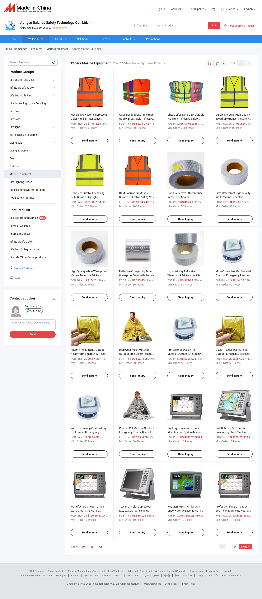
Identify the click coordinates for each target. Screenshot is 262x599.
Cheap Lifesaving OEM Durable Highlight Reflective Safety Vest (185, 118)
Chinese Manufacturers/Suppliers (85, 571)
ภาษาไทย (188, 575)
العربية (145, 575)
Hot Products (37, 571)
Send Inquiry (89, 140)
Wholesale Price (136, 571)
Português (61, 575)
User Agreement (152, 583)
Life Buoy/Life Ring (21, 95)
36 (92, 547)
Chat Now (35, 310)
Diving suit (16, 142)
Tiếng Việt (212, 575)
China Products (56, 571)
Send (33, 334)
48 (100, 547)
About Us (60, 39)
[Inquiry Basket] (214, 9)
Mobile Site (214, 571)
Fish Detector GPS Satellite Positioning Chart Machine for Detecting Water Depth (233, 432)
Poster (17, 278)
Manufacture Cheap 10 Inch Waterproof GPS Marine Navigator (87, 510)
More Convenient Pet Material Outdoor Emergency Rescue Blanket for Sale (233, 275)
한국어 (156, 575)
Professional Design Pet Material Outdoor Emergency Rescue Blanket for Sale (184, 354)
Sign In (161, 9)
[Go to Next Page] (248, 63)
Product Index (197, 571)
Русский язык (91, 575)
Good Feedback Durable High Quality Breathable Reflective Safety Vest (136, 118)
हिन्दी (177, 575)
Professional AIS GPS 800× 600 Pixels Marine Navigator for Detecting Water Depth (232, 510)
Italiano (106, 575)
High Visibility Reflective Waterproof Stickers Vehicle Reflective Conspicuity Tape (183, 275)
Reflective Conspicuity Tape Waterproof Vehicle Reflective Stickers (136, 275)
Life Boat (15, 111)
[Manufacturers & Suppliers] (28, 7)
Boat (12, 158)
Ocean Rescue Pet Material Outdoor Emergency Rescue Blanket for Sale (232, 354)
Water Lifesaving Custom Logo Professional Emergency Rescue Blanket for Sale (89, 432)
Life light (15, 127)
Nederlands (132, 575)
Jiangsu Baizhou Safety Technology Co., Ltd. (54, 23)
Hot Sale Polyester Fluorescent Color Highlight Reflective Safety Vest (89, 118)
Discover (105, 39)
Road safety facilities (22, 197)
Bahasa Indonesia (231, 575)
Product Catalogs (24, 268)
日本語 (167, 575)
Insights (228, 571)
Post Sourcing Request (241, 25)
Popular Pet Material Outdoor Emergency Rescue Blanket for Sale (137, 432)
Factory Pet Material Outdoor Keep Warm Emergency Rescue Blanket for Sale (89, 354)
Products (37, 39)
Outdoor (15, 166)
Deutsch (118, 575)
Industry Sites (156, 571)
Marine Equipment (20, 174)
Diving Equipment (20, 150)
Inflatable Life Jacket (22, 87)
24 (83, 546)
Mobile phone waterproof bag (27, 190)
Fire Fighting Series (21, 182)
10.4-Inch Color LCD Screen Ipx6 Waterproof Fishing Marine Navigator (135, 510)
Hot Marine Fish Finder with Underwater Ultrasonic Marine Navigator (185, 510)
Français (75, 575)
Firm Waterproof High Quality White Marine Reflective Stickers (233, 197)
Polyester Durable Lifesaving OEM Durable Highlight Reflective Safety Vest (88, 197)
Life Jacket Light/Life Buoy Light (29, 103)
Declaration (171, 583)
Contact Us (128, 39)
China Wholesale (115, 571)
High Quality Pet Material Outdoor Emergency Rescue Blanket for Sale (135, 354)
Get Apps (230, 9)
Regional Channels (176, 571)
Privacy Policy (188, 583)
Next (244, 546)
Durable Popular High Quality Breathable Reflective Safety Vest (233, 118)
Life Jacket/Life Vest (22, 79)
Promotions (153, 39)
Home (13, 39)
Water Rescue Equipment (24, 135)
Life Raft (15, 119)
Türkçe (200, 575)
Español (47, 575)
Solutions (82, 39)
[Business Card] (54, 298)
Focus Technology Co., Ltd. (106, 583)
